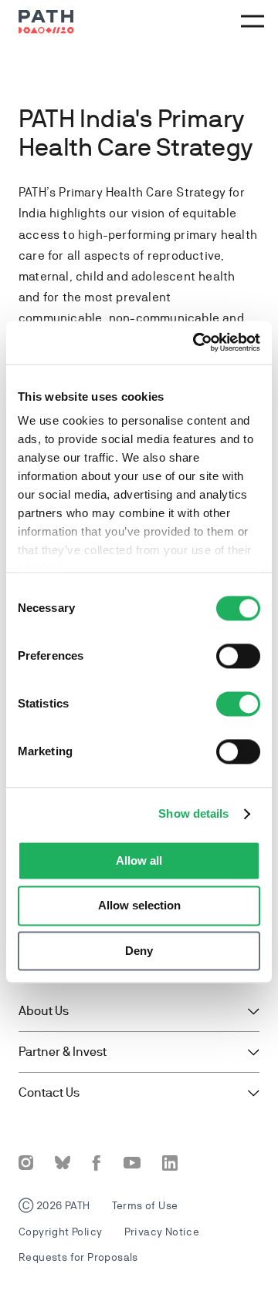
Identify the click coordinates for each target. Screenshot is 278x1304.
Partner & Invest (63, 1052)
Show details (193, 813)
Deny (139, 950)
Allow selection (139, 905)
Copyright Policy (60, 1231)
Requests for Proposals (78, 1257)
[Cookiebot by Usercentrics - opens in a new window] (196, 342)
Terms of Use (145, 1205)
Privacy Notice (162, 1231)
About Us (44, 1011)
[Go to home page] (46, 22)
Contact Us (49, 1093)
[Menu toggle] (250, 21)
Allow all (139, 860)
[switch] (238, 656)
